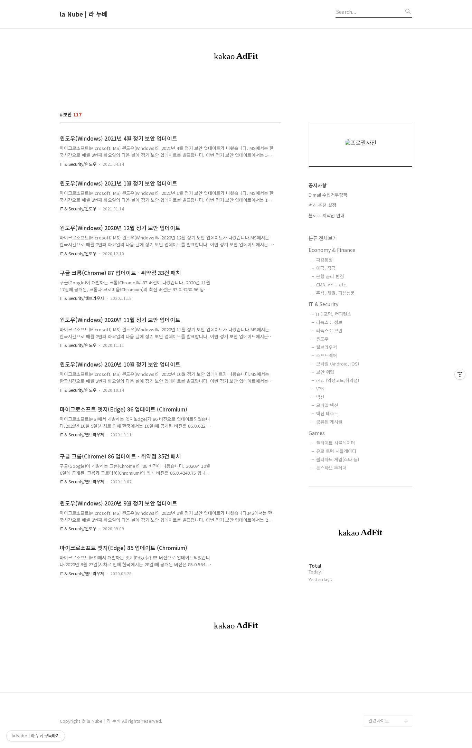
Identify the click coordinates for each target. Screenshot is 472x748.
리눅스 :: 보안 (329, 330)
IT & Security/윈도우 (78, 164)
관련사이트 (378, 720)
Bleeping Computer (389, 422)
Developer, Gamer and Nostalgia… (388, 594)
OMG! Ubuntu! (383, 433)
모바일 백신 (327, 405)
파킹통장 (324, 259)
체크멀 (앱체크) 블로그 (390, 499)
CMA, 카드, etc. (331, 284)
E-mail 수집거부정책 (328, 194)
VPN (320, 388)
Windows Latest (385, 455)
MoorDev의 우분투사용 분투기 (389, 571)
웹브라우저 (326, 347)
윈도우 (322, 338)
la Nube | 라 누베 (84, 14)
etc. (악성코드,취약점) (337, 380)
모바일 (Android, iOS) (337, 363)
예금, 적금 (326, 268)
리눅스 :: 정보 (329, 322)
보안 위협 (325, 372)
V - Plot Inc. (381, 698)
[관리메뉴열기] (460, 374)
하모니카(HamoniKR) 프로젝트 (389, 538)
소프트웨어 (326, 355)
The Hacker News (387, 444)
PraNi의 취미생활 (385, 555)
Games (317, 432)
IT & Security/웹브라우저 (82, 298)
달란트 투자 (380, 710)
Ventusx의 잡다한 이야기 (388, 660)
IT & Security (323, 304)
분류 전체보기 (323, 238)
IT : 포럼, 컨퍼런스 (333, 314)
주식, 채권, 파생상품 (335, 293)
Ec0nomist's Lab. (386, 632)
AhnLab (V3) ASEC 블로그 (389, 516)
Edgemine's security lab (390, 616)
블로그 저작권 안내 (326, 215)
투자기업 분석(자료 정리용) (389, 682)
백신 (320, 397)
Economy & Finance (332, 249)
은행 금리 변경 (330, 276)
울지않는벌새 (381, 488)
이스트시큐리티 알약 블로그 (388, 472)
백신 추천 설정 (322, 205)
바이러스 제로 (382, 411)
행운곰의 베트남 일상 (389, 643)
